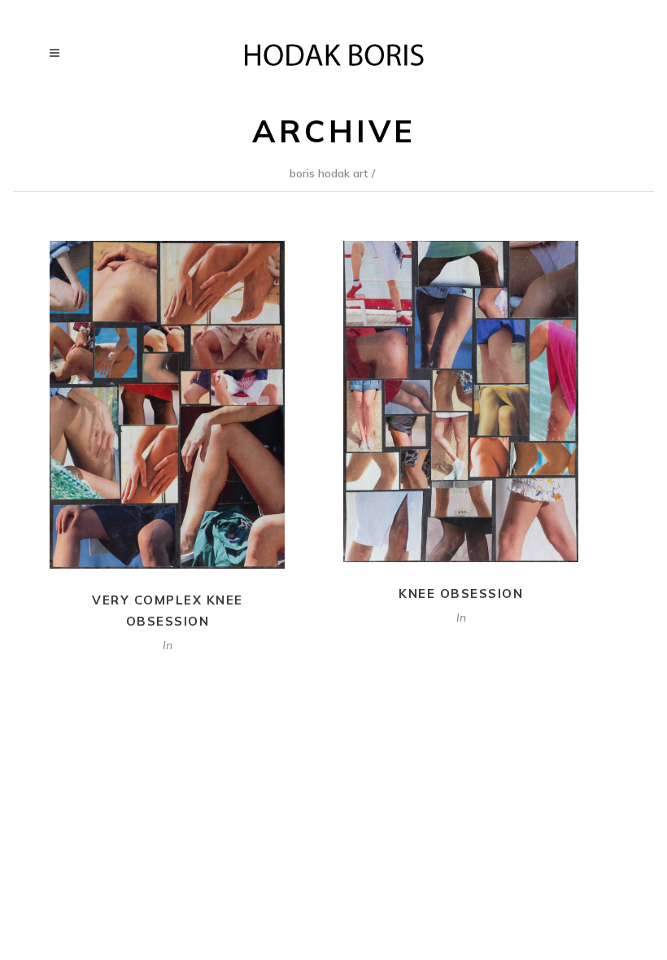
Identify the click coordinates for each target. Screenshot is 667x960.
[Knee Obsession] (460, 401)
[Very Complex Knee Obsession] (167, 405)
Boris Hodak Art (329, 173)
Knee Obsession (461, 593)
